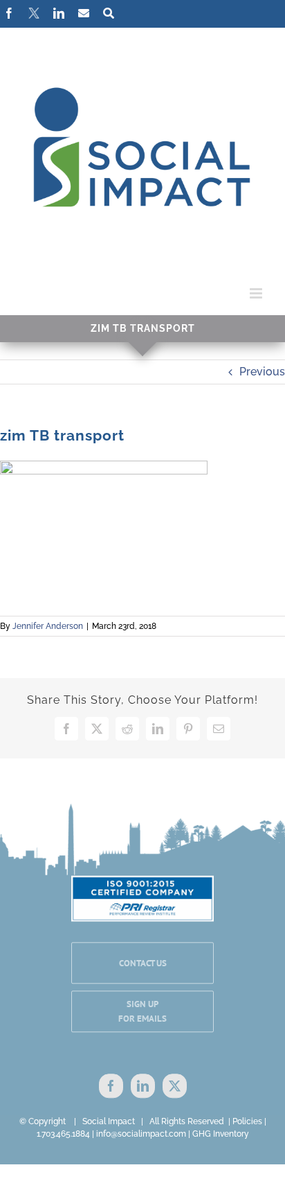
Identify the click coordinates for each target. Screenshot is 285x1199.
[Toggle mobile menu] (257, 293)
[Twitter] (175, 1086)
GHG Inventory (220, 1134)
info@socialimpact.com (141, 1134)
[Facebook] (111, 1086)
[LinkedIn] (143, 1086)
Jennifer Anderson (47, 626)
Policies (247, 1121)
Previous (262, 371)
